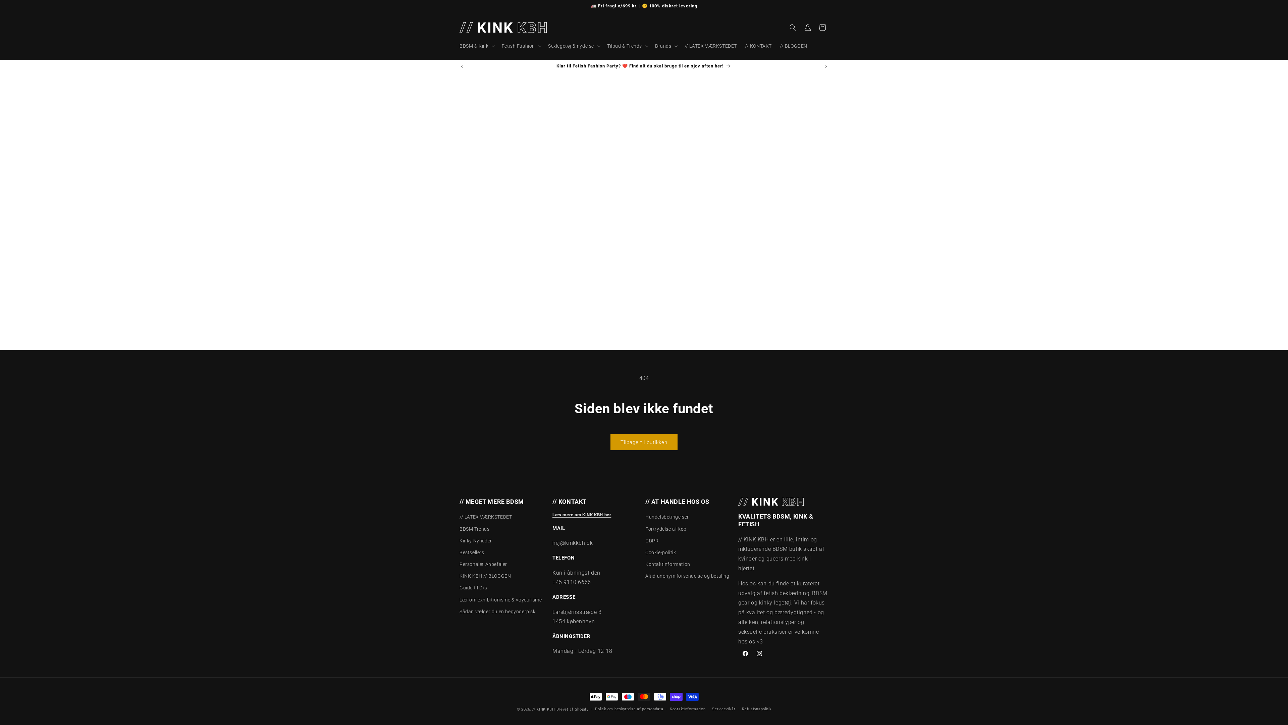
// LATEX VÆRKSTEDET (486, 517)
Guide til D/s (473, 588)
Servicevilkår (723, 709)
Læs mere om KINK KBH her (581, 514)
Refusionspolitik (756, 709)
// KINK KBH (543, 709)
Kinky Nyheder (476, 540)
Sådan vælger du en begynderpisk (498, 611)
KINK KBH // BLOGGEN (485, 576)
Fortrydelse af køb (666, 529)
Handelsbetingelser (667, 517)
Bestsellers (472, 552)
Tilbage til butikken (644, 442)
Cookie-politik (660, 552)
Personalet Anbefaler (483, 564)
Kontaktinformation (667, 564)
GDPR (651, 540)
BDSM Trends (475, 529)
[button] (476, 46)
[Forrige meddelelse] (461, 66)
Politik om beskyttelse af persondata (629, 709)
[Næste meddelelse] (826, 66)
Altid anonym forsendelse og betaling (687, 576)
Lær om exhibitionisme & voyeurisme (501, 599)
